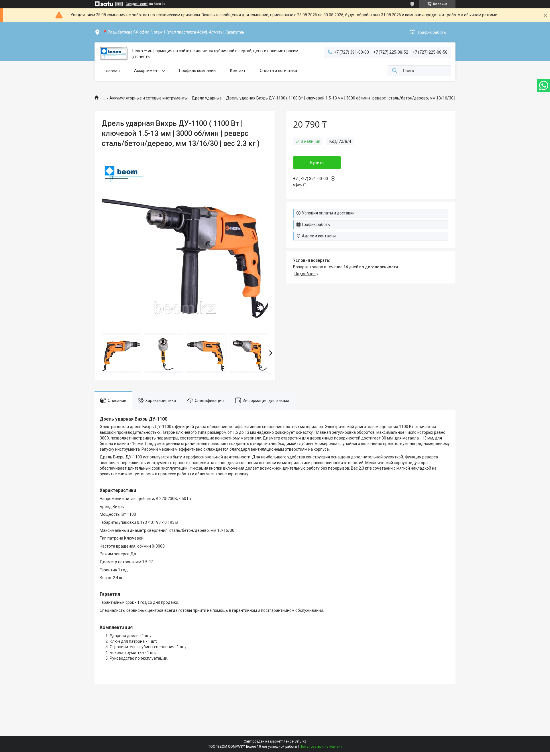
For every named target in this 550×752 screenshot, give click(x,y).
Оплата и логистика (278, 70)
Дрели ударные (207, 98)
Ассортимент (146, 70)
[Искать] (395, 71)
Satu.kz (300, 741)
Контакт (237, 70)
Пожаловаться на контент (321, 747)
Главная (112, 70)
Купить (317, 162)
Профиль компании (197, 70)
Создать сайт (137, 4)
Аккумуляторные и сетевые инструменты (148, 98)
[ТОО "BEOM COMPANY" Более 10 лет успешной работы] (113, 54)
